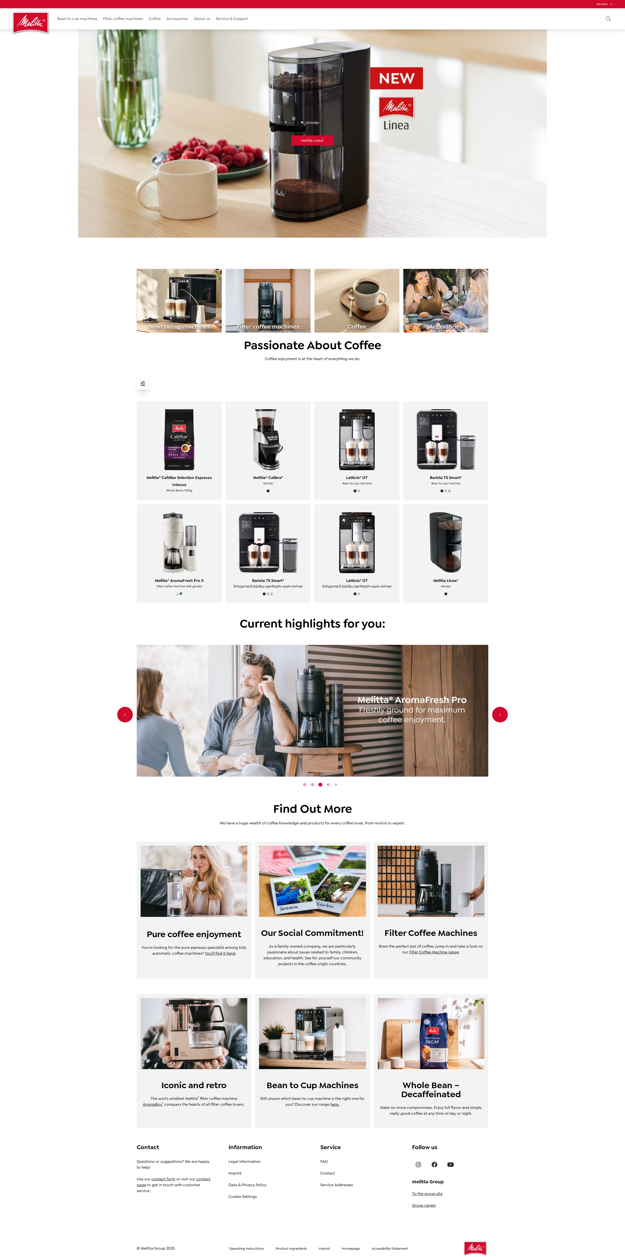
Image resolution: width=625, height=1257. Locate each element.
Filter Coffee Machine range (434, 952)
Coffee (155, 18)
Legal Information (244, 1161)
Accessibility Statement (390, 1248)
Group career (424, 1205)
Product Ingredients (291, 1248)
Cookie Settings (243, 1196)
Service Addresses (336, 1184)
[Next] (500, 714)
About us (202, 18)
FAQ (324, 1161)
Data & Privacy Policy (247, 1184)
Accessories (177, 18)
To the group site (427, 1193)
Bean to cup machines (77, 18)
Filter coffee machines (123, 18)
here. (334, 1104)
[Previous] (125, 714)
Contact (327, 1173)
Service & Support (232, 18)
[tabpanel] (312, 711)
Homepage (351, 1248)
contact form (163, 1179)
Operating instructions (246, 1248)
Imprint (235, 1173)
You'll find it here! (220, 953)
